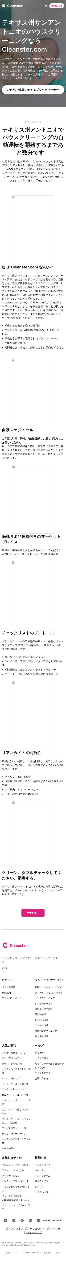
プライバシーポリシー (13, 998)
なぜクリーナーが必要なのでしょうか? (49, 1065)
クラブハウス (41, 1192)
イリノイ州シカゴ (11, 1078)
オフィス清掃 (41, 1025)
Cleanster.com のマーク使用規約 (37, 1252)
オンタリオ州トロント (13, 1089)
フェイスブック (42, 1164)
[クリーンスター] (15, 5)
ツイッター (40, 1170)
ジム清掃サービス (44, 1003)
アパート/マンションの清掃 (48, 992)
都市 (4, 968)
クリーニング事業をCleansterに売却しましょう (15, 1198)
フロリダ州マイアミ (12, 1058)
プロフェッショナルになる (15, 1164)
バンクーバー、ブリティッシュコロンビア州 (16, 1120)
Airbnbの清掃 (41, 1036)
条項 (58, 1252)
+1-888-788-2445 (52, 1220)
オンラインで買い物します (15, 1181)
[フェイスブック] (5, 1220)
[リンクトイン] (22, 1220)
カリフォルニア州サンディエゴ (16, 1141)
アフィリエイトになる (13, 1170)
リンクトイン (41, 1181)
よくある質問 (41, 1058)
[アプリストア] (15, 1228)
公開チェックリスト (46, 957)
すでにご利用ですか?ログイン (15, 1188)
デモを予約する (42, 1073)
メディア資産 (8, 987)
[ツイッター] (13, 1220)
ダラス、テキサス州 (12, 1063)
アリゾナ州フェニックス (14, 1128)
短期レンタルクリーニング (48, 987)
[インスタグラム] (30, 1220)
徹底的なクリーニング (46, 1030)
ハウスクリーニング (45, 998)
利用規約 (6, 992)
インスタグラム (42, 1175)
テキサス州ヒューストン (14, 1052)
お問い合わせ (41, 1078)
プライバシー (11, 1252)
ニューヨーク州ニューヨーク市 (16, 1102)
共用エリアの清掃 (44, 1009)
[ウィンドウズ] (33, 1232)
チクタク (39, 1186)
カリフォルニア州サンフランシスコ (16, 1111)
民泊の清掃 (40, 1014)
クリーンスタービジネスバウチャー (16, 1207)
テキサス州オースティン (14, 1133)
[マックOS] (53, 1228)
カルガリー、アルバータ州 (15, 1094)
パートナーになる (11, 1175)
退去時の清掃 (41, 1019)
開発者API (40, 1052)
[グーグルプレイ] (35, 1228)
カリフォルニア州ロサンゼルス (16, 1071)
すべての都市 (8, 1148)
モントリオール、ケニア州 (15, 1083)
